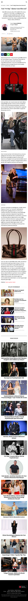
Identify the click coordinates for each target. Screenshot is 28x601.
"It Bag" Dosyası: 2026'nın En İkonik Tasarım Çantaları (14, 558)
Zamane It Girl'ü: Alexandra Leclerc (14, 501)
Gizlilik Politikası (18, 590)
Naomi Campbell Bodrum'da (7, 290)
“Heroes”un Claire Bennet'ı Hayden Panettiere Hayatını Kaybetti (13, 308)
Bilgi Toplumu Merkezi (20, 591)
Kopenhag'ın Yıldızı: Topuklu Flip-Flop (14, 539)
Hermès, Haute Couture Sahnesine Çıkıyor (14, 421)
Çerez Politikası (11, 590)
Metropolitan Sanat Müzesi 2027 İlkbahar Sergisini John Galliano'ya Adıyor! (14, 343)
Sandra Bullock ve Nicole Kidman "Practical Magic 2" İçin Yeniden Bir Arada (14, 381)
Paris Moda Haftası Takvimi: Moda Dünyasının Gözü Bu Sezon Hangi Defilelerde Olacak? (14, 481)
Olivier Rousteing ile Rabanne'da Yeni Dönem (14, 520)
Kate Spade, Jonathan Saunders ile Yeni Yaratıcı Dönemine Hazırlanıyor (14, 461)
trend (13, 282)
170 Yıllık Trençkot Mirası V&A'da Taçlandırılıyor (14, 441)
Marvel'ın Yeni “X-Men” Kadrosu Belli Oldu (10, 316)
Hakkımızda (13, 591)
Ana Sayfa (3, 5)
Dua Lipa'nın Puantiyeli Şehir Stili (14, 362)
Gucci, (7, 282)
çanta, (10, 282)
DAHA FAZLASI (14, 338)
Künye (5, 591)
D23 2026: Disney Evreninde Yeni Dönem (10, 325)
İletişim (8, 591)
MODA (8, 5)
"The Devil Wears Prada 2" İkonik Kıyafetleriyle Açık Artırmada (14, 402)
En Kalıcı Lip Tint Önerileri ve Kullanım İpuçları (11, 298)
